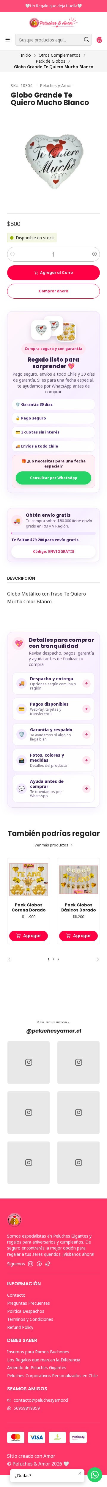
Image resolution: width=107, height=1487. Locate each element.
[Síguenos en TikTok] (48, 1264)
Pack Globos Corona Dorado (29, 908)
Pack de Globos (50, 61)
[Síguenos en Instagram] (31, 1264)
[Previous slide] (11, 959)
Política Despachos (25, 1311)
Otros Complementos (60, 55)
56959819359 (27, 1408)
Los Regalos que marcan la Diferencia (43, 1360)
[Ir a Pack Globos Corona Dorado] (28, 879)
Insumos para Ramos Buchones (38, 1352)
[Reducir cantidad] (12, 254)
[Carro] (99, 40)
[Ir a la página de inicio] (53, 22)
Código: (53, 551)
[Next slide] (95, 959)
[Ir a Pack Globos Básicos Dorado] (78, 879)
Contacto (16, 1295)
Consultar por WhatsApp (53, 477)
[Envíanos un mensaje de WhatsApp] (94, 1474)
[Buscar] (87, 40)
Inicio (26, 55)
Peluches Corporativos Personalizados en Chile (52, 1375)
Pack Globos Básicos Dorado (78, 908)
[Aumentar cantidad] (94, 254)
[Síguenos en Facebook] (39, 1264)
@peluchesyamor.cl (53, 1030)
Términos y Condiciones (30, 1319)
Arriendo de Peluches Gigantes (36, 1367)
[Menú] (8, 40)
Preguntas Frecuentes (28, 1303)
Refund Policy (20, 1327)
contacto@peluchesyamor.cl (41, 1400)
